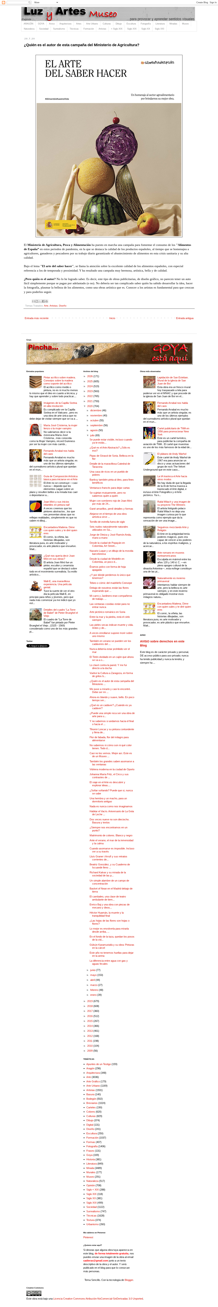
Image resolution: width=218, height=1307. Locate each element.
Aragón (90, 1068)
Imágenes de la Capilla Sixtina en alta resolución (60, 404)
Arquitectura (65, 23)
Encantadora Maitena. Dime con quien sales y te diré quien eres (60, 530)
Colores (90, 1111)
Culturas (107, 23)
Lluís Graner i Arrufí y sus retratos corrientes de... (108, 858)
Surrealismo (59, 29)
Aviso (52, 23)
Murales (90, 1172)
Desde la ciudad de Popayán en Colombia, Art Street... (107, 544)
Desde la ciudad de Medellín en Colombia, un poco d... (107, 560)
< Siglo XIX (116, 29)
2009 (90, 1050)
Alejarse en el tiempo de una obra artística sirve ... (108, 515)
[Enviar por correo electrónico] (33, 301)
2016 (90, 1016)
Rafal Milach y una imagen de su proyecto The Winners (173, 503)
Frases (90, 1150)
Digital (89, 1124)
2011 (90, 1040)
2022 (90, 396)
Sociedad (43, 29)
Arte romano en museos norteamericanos (170, 554)
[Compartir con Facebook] (43, 301)
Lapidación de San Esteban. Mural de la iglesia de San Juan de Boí (172, 380)
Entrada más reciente (37, 318)
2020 (90, 406)
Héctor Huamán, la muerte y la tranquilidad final (107, 914)
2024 (90, 386)
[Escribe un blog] (36, 301)
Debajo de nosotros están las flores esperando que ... (109, 589)
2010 (90, 1045)
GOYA (41, 23)
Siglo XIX (132, 29)
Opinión (90, 1185)
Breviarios (92, 1103)
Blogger (129, 1279)
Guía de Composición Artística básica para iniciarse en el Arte (60, 478)
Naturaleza (29, 29)
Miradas (173, 23)
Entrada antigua (184, 318)
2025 (90, 381)
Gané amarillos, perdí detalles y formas (111, 508)
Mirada (90, 1168)
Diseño (62, 305)
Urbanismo (92, 1224)
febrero (94, 989)
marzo (94, 985)
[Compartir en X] (40, 301)
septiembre (96, 425)
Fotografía (146, 23)
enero (93, 994)
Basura (90, 1094)
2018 (90, 1006)
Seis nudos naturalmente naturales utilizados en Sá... (109, 528)
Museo (185, 23)
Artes (78, 23)
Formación (88, 29)
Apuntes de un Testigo (98, 1064)
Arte (46, 305)
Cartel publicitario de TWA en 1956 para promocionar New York (173, 431)
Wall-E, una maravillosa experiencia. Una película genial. (58, 584)
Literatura (160, 23)
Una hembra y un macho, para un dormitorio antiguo (108, 800)
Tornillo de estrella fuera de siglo (107, 521)
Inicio (112, 318)
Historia (90, 1159)
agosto (94, 430)
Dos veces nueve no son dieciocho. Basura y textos (109, 821)
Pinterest (88, 1237)
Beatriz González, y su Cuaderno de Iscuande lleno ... (110, 866)
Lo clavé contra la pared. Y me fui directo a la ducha (108, 667)
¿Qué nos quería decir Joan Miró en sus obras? (59, 557)
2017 (90, 1010)
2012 (90, 1035)
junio (93, 970)
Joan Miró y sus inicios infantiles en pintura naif (56, 503)
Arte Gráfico (93, 1081)
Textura (90, 1220)
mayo (93, 975)
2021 (90, 401)
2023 (90, 391)
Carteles (91, 1107)
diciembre (96, 410)
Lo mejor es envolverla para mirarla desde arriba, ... (109, 930)
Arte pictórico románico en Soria (107, 611)
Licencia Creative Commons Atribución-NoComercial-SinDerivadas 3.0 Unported (98, 1298)
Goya (89, 1154)
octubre (94, 420)
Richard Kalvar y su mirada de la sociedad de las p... (108, 874)
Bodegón (91, 1098)
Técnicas (74, 29)
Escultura (131, 23)
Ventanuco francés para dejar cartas (110, 487)
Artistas (102, 29)
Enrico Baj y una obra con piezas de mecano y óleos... (110, 906)
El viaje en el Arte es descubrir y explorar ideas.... (107, 784)
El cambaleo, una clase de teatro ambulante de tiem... (108, 898)
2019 (90, 1001)
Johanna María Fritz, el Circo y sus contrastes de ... (109, 776)
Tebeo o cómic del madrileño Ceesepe (111, 582)
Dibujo (119, 23)
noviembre (96, 415)
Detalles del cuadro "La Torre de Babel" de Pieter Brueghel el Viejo (61, 612)
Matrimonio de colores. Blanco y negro (111, 835)
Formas (90, 1142)
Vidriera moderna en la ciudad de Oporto (112, 769)
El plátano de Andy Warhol (171, 453)
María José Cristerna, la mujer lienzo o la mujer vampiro (60, 427)
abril (93, 979)
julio (92, 435)
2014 (90, 1025)
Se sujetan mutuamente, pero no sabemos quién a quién (108, 494)
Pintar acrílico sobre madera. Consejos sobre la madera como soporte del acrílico (60, 380)
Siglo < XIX (92, 1189)
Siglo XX (145, 29)
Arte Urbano (92, 23)
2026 (90, 376)
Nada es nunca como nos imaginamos (111, 806)
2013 (90, 1030)
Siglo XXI (159, 29)
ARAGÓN (28, 23)
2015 (90, 1021)
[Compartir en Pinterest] (46, 301)
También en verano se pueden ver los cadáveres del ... (110, 642)
